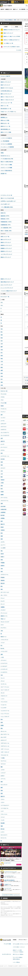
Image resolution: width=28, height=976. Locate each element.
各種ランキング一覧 (5, 236)
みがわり (2, 775)
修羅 (2, 370)
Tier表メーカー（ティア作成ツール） (8, 111)
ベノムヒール (3, 704)
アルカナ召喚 (3, 403)
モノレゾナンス (4, 784)
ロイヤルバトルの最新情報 (6, 144)
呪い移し (2, 648)
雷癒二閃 (2, 796)
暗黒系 (2, 405)
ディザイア (3, 610)
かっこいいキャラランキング (7, 287)
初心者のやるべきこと (5, 155)
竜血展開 (2, 823)
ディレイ (2, 598)
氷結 (2, 675)
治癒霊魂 (2, 607)
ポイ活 (8, 2)
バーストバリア (4, 651)
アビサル (2, 397)
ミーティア (3, 772)
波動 (2, 654)
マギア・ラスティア (5, 752)
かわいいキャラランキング (6, 285)
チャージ (2, 604)
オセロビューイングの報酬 (6, 167)
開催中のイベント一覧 (5, 126)
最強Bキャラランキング (6, 279)
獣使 (2, 337)
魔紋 (2, 766)
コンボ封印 (3, 548)
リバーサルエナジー (5, 805)
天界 (2, 343)
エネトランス (3, 426)
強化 (2, 329)
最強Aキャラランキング (6, 257)
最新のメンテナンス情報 (6, 132)
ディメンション (4, 613)
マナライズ (3, 764)
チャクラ (2, 601)
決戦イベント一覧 (4, 105)
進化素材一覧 (3, 173)
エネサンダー (3, 423)
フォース (2, 678)
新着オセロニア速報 (5, 120)
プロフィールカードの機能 (6, 164)
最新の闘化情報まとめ (5, 129)
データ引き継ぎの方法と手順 (7, 158)
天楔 (2, 630)
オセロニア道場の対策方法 (6, 170)
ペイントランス (4, 701)
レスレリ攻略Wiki (16, 962)
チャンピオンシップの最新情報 (7, 147)
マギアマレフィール (5, 746)
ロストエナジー (4, 835)
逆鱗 (2, 503)
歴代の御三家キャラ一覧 (6, 108)
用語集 (2, 152)
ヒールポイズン (4, 672)
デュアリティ (3, 627)
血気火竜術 (3, 506)
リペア (2, 811)
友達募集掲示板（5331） (6, 224)
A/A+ (2, 305)
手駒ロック (3, 619)
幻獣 (2, 349)
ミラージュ (3, 778)
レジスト (2, 832)
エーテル (2, 420)
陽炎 (2, 476)
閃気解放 (2, 577)
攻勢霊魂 (2, 518)
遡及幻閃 (2, 583)
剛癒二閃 (2, 524)
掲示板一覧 (3, 213)
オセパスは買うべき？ (5, 204)
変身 (2, 719)
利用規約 (14, 939)
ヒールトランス (4, 663)
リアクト (2, 799)
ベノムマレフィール (5, 710)
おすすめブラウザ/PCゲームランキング (11, 894)
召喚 (2, 568)
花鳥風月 (2, 479)
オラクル (2, 450)
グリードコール (4, 497)
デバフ (2, 624)
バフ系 (2, 657)
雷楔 (2, 790)
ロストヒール (3, 838)
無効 (2, 781)
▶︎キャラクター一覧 (5, 296)
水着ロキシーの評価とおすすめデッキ (11, 39)
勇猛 (2, 382)
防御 (2, 722)
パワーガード (3, 660)
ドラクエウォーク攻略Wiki (18, 952)
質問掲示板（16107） (5, 218)
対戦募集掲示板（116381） (6, 221)
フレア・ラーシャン (5, 687)
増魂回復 (2, 580)
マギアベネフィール (5, 743)
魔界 (2, 346)
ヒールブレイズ (4, 669)
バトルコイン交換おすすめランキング (9, 290)
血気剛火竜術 (3, 509)
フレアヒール (3, 684)
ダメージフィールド (5, 592)
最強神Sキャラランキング (6, 245)
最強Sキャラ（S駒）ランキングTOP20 (12, 36)
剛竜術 (2, 527)
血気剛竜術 (3, 512)
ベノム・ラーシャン (5, 713)
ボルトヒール (3, 731)
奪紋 (2, 589)
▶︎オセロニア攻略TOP (5, 76)
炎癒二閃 (2, 441)
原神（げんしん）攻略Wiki (18, 954)
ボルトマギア (3, 737)
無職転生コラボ (8, 9)
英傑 (2, 376)
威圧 (2, 414)
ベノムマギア (3, 707)
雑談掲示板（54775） (5, 216)
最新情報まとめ (4, 117)
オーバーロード (4, 447)
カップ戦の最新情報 (5, 141)
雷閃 (2, 793)
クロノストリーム (4, 500)
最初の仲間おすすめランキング (7, 282)
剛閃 (2, 521)
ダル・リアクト (4, 595)
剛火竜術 (2, 515)
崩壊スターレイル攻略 (17, 950)
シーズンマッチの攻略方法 (6, 138)
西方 (2, 379)
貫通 (2, 485)
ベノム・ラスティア (5, 716)
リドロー (2, 802)
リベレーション (4, 814)
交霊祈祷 (2, 530)
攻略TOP (2, 9)
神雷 (2, 571)
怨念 (2, 453)
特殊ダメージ (3, 636)
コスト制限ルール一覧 (8, 43)
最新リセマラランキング (6, 93)
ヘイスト (2, 698)
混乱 (2, 550)
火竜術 (2, 482)
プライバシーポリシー (23, 939)
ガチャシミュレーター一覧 (6, 102)
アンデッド (3, 411)
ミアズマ (2, 769)
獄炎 (2, 533)
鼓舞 (2, 539)
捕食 (2, 728)
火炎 (2, 471)
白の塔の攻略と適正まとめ (6, 91)
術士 (2, 352)
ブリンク (2, 681)
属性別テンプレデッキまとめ (7, 88)
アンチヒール (3, 408)
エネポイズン (3, 429)
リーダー (2, 820)
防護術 (2, 725)
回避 (2, 462)
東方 (2, 340)
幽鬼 (2, 367)
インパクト (3, 417)
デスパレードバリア (5, 621)
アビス (2, 400)
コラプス (2, 542)
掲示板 (16, 26)
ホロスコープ (3, 740)
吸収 (2, 488)
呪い (2, 645)
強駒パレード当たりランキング (7, 99)
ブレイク (2, 693)
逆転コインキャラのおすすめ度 (7, 198)
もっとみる (18, 50)
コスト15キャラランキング (6, 254)
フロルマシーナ (4, 695)
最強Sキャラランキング (6, 82)
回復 (2, 465)
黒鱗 (2, 536)
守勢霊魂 (2, 562)
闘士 (2, 332)
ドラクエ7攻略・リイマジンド (19, 947)
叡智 (2, 373)
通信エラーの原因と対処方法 (7, 161)
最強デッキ (15, 9)
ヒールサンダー (4, 666)
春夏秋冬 (2, 565)
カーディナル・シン (5, 456)
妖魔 (2, 385)
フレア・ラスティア (5, 690)
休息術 (2, 491)
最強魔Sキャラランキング (6, 248)
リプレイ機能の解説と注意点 (7, 207)
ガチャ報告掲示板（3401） (6, 227)
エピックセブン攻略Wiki (17, 957)
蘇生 (2, 586)
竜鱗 (2, 826)
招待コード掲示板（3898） (6, 230)
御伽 (2, 358)
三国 (2, 361)
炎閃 (2, 438)
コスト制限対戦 (22, 9)
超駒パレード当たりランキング (7, 96)
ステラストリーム (4, 574)
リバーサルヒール (4, 808)
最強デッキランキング (8, 33)
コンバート (3, 545)
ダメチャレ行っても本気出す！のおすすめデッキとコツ (13, 46)
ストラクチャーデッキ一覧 (6, 195)
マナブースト (3, 761)
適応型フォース (4, 616)
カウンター (3, 468)
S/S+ (2, 302)
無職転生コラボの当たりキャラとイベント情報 (13, 29)
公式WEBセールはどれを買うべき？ (8, 201)
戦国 (2, 355)
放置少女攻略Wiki (16, 959)
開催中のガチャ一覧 (5, 123)
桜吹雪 (2, 553)
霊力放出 (2, 829)
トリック (2, 642)
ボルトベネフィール (5, 734)
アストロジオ (3, 394)
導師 (2, 335)
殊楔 (2, 559)
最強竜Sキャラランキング (6, 251)
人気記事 (5, 26)
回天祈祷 (2, 459)
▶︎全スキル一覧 (4, 391)
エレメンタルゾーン (5, 432)
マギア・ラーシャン (5, 749)
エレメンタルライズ (5, 435)
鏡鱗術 (2, 494)
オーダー (2, 444)
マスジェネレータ (4, 755)
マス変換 (2, 758)
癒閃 (2, 787)
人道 (2, 364)
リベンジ (2, 817)
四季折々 (2, 556)
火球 (2, 474)
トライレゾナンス (4, 639)
